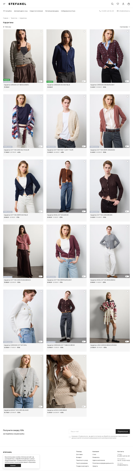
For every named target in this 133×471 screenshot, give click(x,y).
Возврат (79, 457)
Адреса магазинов (98, 460)
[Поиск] (112, 4)
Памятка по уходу (82, 460)
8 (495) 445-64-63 (123, 456)
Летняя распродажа (52, 11)
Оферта (95, 466)
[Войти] (123, 4)
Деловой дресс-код (20, 11)
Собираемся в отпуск (68, 11)
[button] (118, 4)
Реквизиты (95, 457)
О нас (94, 454)
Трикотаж (14, 18)
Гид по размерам (82, 463)
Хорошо (13, 465)
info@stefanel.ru (122, 465)
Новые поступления (36, 11)
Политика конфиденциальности (103, 463)
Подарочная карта (82, 466)
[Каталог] (4, 4)
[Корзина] (129, 4)
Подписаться (123, 431)
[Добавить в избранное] (41, 31)
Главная (5, 18)
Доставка (79, 454)
